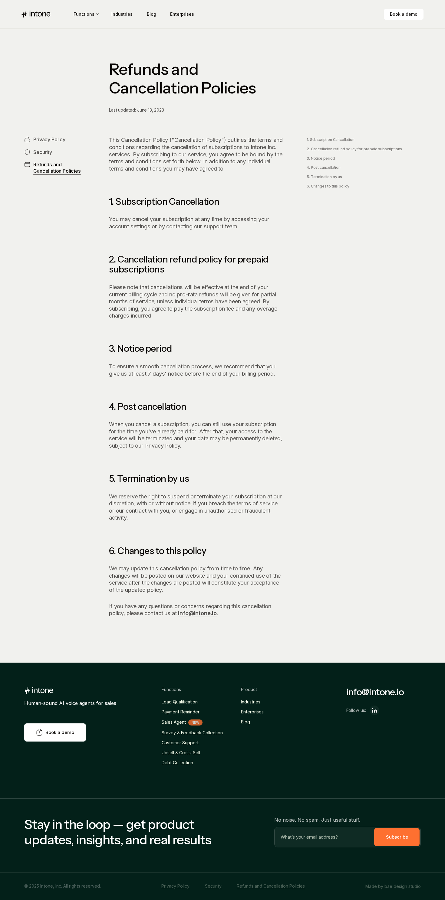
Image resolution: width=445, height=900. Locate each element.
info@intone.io (197, 613)
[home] (36, 14)
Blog (151, 14)
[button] (86, 14)
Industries (122, 14)
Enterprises (182, 14)
